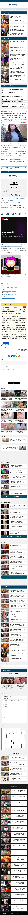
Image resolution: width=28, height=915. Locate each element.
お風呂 (4, 735)
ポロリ (16, 738)
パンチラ (10, 738)
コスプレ (21, 735)
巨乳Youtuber (10, 742)
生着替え (4, 744)
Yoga (13, 733)
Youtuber (18, 733)
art (8, 729)
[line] (23, 122)
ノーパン (21, 736)
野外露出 (7, 119)
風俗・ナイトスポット (6, 721)
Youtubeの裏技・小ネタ (6, 696)
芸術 (3, 746)
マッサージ (22, 738)
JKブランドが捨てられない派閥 (19, 119)
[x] (20, 122)
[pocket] (25, 122)
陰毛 (14, 746)
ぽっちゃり (10, 735)
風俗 (3, 748)
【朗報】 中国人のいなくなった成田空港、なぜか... (14, 104)
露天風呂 (18, 746)
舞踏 (24, 744)
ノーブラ (3, 119)
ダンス (16, 736)
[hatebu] (22, 122)
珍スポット (4, 715)
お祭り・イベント (5, 702)
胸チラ (15, 744)
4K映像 (4, 729)
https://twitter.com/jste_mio (9, 291)
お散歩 (11, 119)
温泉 (20, 742)
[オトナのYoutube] (14, 5)
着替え (10, 744)
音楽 (2, 719)
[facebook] (19, 122)
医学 (3, 742)
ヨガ (3, 740)
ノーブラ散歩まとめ (5, 706)
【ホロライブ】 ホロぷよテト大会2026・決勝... (13, 99)
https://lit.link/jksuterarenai (8, 298)
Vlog (9, 733)
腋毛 (19, 744)
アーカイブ (4, 663)
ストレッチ (10, 736)
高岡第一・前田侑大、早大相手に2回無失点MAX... (14, 101)
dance (12, 729)
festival (18, 729)
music (19, 731)
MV (23, 731)
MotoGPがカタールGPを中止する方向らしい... (13, 96)
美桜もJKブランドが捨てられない (10, 287)
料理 (16, 742)
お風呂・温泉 (4, 704)
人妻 (14, 740)
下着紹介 (8, 740)
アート (16, 735)
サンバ (4, 736)
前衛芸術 (23, 740)
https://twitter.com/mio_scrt (9, 294)
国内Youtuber (4, 111)
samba (4, 733)
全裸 (18, 740)
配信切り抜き (4, 717)
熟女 (24, 742)
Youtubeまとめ (5, 698)
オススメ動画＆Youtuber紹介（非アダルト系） (11, 700)
